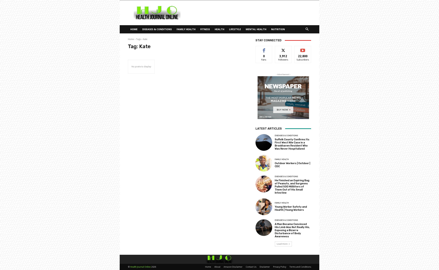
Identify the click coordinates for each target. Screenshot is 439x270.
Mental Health (256, 29)
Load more (282, 243)
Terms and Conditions (300, 266)
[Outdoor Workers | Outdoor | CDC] (264, 163)
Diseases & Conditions (157, 29)
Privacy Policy (279, 266)
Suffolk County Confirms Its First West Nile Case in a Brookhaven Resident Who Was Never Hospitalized (292, 144)
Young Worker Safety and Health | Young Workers (291, 208)
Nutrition (278, 29)
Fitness (205, 29)
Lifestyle (235, 29)
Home (134, 29)
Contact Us (251, 266)
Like (264, 48)
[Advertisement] (248, 12)
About (217, 266)
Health (219, 29)
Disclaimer (265, 266)
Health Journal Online (140, 266)
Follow (283, 48)
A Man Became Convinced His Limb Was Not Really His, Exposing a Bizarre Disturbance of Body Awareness (292, 230)
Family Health (186, 29)
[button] (307, 29)
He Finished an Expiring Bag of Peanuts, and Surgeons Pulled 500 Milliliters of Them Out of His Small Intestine (292, 186)
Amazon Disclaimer (233, 266)
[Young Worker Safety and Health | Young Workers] (264, 206)
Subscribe (303, 48)
